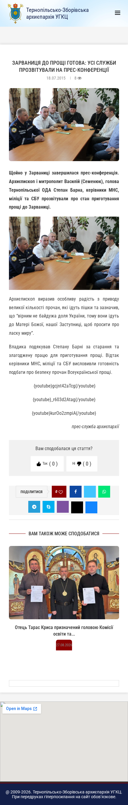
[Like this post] (61, 492)
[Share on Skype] (48, 507)
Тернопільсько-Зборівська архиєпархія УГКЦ (57, 13)
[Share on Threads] (77, 507)
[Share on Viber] (63, 507)
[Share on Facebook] (76, 492)
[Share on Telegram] (34, 507)
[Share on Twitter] (90, 492)
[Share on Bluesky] (91, 507)
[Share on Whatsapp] (104, 492)
